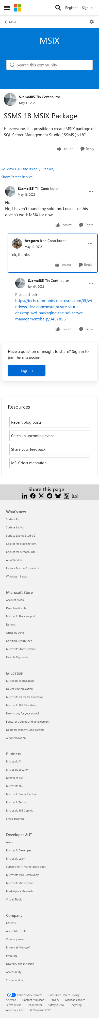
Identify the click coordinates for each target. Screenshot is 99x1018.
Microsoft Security (17, 769)
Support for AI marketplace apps (26, 867)
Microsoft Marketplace (20, 883)
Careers (11, 923)
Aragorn (32, 240)
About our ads (14, 1010)
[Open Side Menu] (6, 7)
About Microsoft (16, 931)
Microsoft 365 (14, 786)
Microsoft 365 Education (21, 705)
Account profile (15, 600)
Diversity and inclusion (20, 964)
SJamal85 (27, 96)
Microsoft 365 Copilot (19, 810)
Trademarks (34, 1005)
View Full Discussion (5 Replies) (30, 168)
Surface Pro (13, 519)
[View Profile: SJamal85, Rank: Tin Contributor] (10, 99)
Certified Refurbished (19, 641)
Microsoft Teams (16, 802)
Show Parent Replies (16, 176)
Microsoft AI (13, 761)
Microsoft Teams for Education (24, 697)
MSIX (12, 22)
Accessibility (13, 972)
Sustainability (14, 980)
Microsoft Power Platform (21, 794)
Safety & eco (56, 1005)
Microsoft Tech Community (22, 875)
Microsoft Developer (18, 850)
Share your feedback (28, 449)
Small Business (15, 818)
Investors (11, 955)
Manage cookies (75, 1000)
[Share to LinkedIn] (24, 495)
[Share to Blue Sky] (58, 495)
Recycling (75, 1005)
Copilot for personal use (21, 552)
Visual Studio (14, 899)
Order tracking (15, 632)
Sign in (27, 370)
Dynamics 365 (14, 778)
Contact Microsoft (33, 1000)
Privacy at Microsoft (18, 947)
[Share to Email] (74, 495)
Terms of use (13, 1005)
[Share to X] (41, 495)
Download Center (17, 608)
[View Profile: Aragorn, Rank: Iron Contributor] (17, 243)
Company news (15, 939)
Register (71, 7)
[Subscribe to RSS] (66, 495)
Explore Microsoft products (22, 568)
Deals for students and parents (25, 730)
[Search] (58, 8)
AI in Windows (15, 560)
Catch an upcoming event (32, 435)
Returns (11, 624)
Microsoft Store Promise (21, 649)
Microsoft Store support (20, 616)
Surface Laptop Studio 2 (20, 535)
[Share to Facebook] (33, 495)
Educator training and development (28, 721)
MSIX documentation (28, 462)
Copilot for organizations (21, 544)
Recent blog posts (26, 422)
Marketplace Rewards (19, 891)
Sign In (87, 7)
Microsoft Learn (15, 858)
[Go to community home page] (17, 7)
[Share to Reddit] (49, 495)
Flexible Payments (17, 657)
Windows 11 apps (17, 576)
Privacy (55, 1000)
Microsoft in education (20, 680)
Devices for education (19, 689)
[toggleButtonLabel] (91, 21)
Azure (9, 842)
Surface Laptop (15, 527)
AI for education (16, 738)
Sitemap (11, 1000)
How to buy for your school (22, 713)
